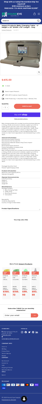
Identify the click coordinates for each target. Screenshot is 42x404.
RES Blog (4, 349)
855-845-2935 (7, 335)
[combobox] (21, 21)
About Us (4, 347)
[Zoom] (39, 72)
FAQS (3, 365)
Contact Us (5, 363)
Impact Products (7, 30)
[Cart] (34, 14)
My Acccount (5, 361)
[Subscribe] (34, 315)
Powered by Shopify (9, 400)
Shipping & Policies (7, 367)
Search (4, 375)
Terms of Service (6, 353)
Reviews (4, 356)
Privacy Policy (5, 351)
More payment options (21, 119)
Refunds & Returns (7, 370)
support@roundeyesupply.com (10, 339)
